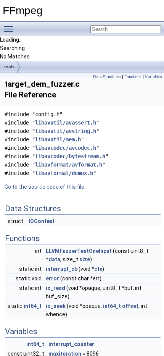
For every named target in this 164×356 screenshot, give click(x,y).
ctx (98, 269)
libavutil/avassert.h (65, 123)
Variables (153, 76)
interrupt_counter (71, 344)
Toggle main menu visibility (10, 29)
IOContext (42, 221)
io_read (55, 288)
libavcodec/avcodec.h (65, 148)
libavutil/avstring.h (65, 131)
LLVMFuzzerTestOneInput (79, 251)
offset (130, 306)
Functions (132, 76)
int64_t (33, 306)
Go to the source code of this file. (45, 187)
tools (9, 67)
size (84, 259)
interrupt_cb (61, 269)
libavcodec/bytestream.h (70, 156)
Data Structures (107, 76)
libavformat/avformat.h (68, 165)
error (52, 278)
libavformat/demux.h (64, 173)
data (54, 259)
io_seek (56, 306)
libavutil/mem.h (58, 139)
